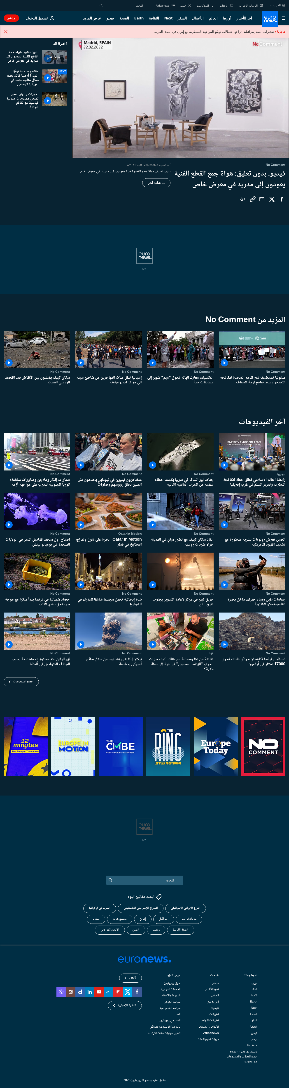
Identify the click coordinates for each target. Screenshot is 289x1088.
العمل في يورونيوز (169, 1021)
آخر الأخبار (244, 18)
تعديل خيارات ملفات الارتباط (164, 1033)
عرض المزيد (173, 976)
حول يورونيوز (172, 983)
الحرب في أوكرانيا (99, 908)
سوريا (96, 919)
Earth (138, 18)
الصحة (124, 18)
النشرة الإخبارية (126, 1005)
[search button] (101, 5)
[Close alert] (5, 31)
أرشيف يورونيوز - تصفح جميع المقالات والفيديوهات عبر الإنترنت (242, 1056)
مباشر (11, 18)
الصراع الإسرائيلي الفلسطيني (141, 908)
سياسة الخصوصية (169, 1008)
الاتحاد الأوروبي (109, 930)
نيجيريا (281, 474)
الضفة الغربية (181, 930)
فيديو (110, 18)
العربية (277, 5)
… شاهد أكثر (156, 183)
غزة (211, 653)
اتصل (177, 1014)
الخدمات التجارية (170, 989)
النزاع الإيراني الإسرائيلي (185, 908)
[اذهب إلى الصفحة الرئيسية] (270, 19)
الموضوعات (250, 976)
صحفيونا (252, 1045)
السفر (182, 18)
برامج (254, 1039)
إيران (143, 919)
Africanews (211, 1033)
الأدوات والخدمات (208, 1027)
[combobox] (124, 5)
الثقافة (154, 18)
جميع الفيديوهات (23, 681)
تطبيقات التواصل (209, 1021)
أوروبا (227, 18)
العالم (213, 18)
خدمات (214, 976)
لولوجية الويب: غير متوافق (165, 1027)
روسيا (156, 930)
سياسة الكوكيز (172, 1002)
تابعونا (215, 1008)
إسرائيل (163, 919)
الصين (136, 930)
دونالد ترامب (189, 919)
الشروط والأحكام (170, 995)
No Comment (275, 372)
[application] (180, 97)
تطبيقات (214, 1014)
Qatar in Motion (130, 534)
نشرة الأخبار (212, 989)
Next (168, 18)
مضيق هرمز (120, 919)
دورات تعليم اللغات (208, 1039)
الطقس (215, 995)
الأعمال (197, 18)
